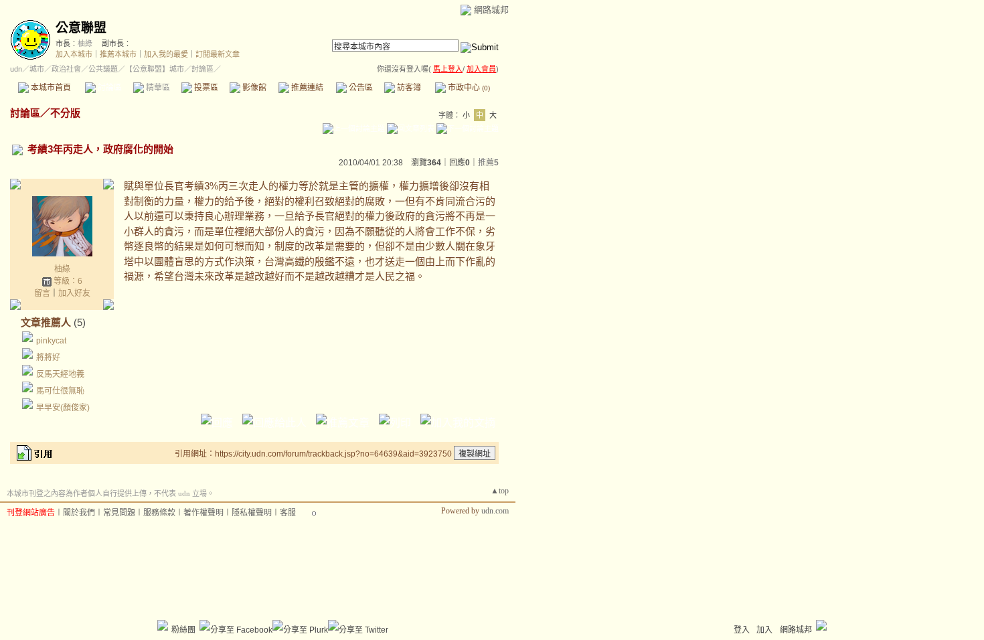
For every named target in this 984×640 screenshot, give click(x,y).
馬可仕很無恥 (60, 391)
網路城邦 (491, 10)
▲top (500, 490)
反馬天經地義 (60, 374)
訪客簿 (408, 87)
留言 (42, 293)
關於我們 (79, 512)
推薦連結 (306, 87)
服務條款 (159, 512)
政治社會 (66, 69)
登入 (742, 630)
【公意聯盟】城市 (154, 69)
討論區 (109, 87)
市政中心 (468, 87)
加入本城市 (74, 54)
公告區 (360, 87)
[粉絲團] (162, 625)
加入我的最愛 (166, 54)
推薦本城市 (118, 54)
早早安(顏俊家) (63, 407)
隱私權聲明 (252, 512)
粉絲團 (183, 630)
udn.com (495, 510)
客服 (288, 512)
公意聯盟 (81, 28)
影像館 (253, 87)
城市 (36, 69)
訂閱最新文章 (217, 54)
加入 (764, 630)
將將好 (48, 357)
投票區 (205, 87)
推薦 (488, 162)
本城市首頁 (50, 87)
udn (16, 69)
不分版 (65, 112)
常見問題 (119, 512)
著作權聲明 (203, 512)
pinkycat (51, 340)
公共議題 (103, 69)
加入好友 (74, 293)
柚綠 (85, 43)
